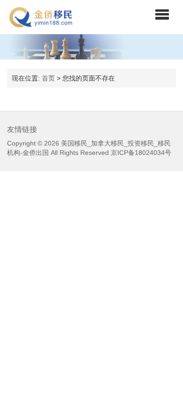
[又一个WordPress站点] (41, 17)
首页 (48, 78)
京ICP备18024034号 (141, 152)
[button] (162, 14)
